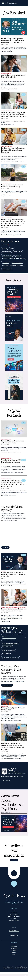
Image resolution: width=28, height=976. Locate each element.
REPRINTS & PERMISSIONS (14, 916)
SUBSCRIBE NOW (14, 935)
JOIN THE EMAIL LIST (14, 930)
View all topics (4, 244)
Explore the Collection (6, 812)
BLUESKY (14, 954)
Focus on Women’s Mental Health (10, 657)
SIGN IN (14, 927)
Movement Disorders (7, 255)
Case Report (4, 706)
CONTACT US (14, 918)
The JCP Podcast (5, 518)
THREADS (14, 952)
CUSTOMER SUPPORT (14, 920)
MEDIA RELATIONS (14, 914)
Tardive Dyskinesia (6, 269)
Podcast (3, 571)
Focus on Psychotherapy (8, 650)
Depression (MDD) (18, 251)
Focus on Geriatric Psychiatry (10, 643)
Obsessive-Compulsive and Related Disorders (13, 258)
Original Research (6, 73)
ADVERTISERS (14, 913)
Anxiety (12, 248)
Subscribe (14, 860)
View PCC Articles (7, 685)
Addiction (4, 248)
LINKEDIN (14, 950)
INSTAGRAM (14, 948)
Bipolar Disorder (6, 251)
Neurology (18, 255)
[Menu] (3, 3)
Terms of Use (11, 966)
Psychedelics (5, 262)
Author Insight (5, 37)
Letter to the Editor (6, 111)
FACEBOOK (14, 946)
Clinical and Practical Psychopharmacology (13, 607)
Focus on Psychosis (7, 646)
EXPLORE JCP (5, 547)
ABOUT (14, 911)
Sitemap (19, 969)
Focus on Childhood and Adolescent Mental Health (13, 635)
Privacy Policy (5, 966)
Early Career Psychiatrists (9, 639)
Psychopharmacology (17, 262)
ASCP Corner (6, 780)
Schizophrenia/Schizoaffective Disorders (12, 265)
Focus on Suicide (6, 653)
